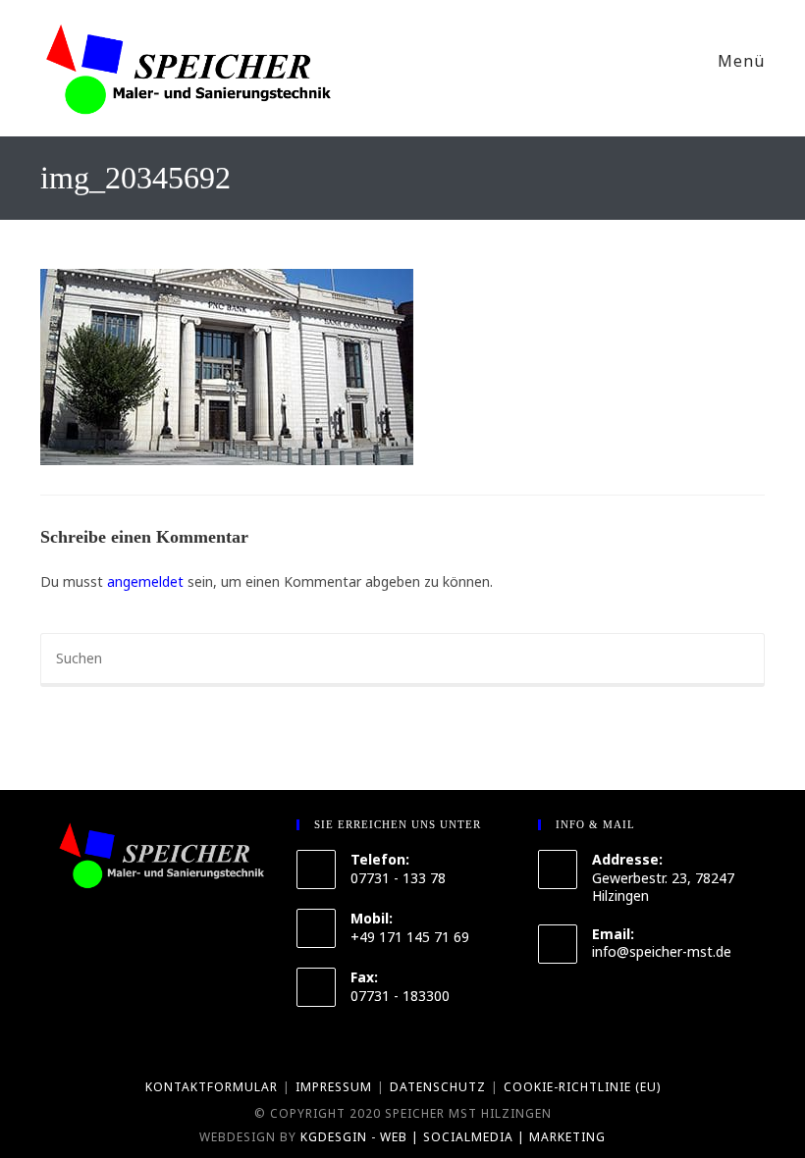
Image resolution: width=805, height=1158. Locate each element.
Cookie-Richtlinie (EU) (582, 1087)
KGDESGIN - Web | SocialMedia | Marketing (453, 1137)
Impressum (333, 1087)
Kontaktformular (211, 1087)
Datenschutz (438, 1087)
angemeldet (145, 581)
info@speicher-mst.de (661, 951)
